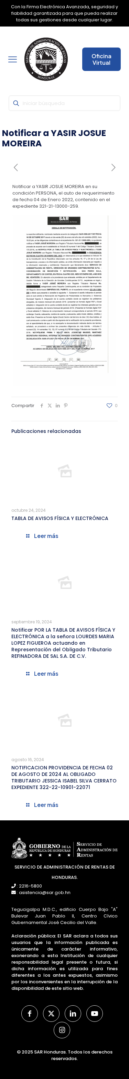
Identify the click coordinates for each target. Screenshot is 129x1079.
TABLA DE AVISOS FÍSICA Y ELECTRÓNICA (59, 518)
